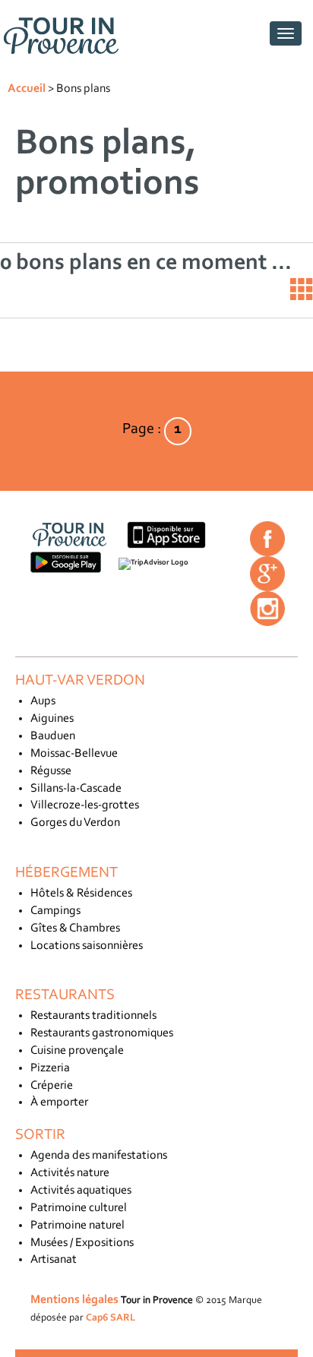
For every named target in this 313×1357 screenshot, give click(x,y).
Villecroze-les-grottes (84, 805)
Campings (55, 911)
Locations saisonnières (86, 946)
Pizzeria (50, 1068)
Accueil (27, 89)
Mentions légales (74, 1300)
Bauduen (52, 736)
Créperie (51, 1086)
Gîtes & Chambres (75, 928)
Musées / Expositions (82, 1243)
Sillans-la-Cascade (76, 789)
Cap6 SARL (110, 1318)
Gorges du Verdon (75, 823)
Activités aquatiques (80, 1191)
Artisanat (53, 1260)
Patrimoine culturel (78, 1208)
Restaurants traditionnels (93, 1016)
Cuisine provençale (77, 1051)
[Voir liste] (301, 289)
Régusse (50, 771)
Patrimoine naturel (77, 1225)
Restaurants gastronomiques (101, 1033)
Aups (42, 701)
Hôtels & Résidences (81, 893)
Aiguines (52, 719)
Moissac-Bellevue (74, 754)
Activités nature (69, 1173)
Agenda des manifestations (98, 1156)
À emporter (59, 1102)
